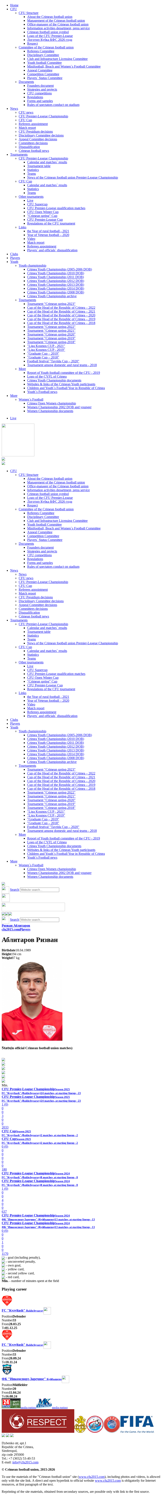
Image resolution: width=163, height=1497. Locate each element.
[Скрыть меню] (3, 914)
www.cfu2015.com (92, 1477)
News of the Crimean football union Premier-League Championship (72, 177)
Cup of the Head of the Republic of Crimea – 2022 (61, 307)
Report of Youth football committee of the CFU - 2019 (63, 372)
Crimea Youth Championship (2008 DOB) (55, 292)
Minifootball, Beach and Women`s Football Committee (64, 66)
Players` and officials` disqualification (52, 250)
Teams (31, 173)
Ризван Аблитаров (16, 925)
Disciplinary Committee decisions (41, 135)
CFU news (26, 112)
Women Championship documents (50, 411)
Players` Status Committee (44, 78)
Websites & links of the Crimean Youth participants (61, 384)
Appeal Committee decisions (38, 139)
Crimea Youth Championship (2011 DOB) (55, 277)
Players (15, 258)
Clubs (14, 254)
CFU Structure (28, 13)
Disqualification (29, 147)
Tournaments (19, 154)
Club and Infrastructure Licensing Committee (57, 59)
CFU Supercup (37, 204)
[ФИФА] (137, 1431)
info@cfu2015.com (25, 1462)
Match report (27, 127)
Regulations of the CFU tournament (51, 223)
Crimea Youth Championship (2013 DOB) (55, 284)
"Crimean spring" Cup (42, 216)
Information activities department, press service (58, 28)
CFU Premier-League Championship (43, 116)
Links (22, 227)
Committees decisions (33, 143)
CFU (13, 9)
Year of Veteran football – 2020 (48, 235)
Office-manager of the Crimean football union (58, 24)
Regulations (35, 97)
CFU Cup (25, 120)
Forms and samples (40, 101)
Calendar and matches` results (47, 162)
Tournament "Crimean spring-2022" (51, 327)
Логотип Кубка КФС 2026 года (49, 39)
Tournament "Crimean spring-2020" (51, 334)
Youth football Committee (44, 62)
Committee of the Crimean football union (46, 47)
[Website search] (3, 884)
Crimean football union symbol (48, 32)
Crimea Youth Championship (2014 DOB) (55, 288)
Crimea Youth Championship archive (52, 296)
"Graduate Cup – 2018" (43, 357)
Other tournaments (31, 196)
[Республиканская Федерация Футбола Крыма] (80, 1431)
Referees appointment (33, 124)
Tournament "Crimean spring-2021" (51, 330)
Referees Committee (40, 51)
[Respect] (38, 1431)
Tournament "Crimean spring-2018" (51, 342)
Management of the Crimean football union (56, 20)
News (14, 108)
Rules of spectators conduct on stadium (53, 105)
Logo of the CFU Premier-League (50, 36)
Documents (26, 82)
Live (30, 200)
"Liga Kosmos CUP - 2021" (46, 346)
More (22, 369)
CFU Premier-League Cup (45, 219)
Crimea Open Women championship (51, 403)
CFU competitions (39, 93)
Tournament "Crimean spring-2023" (51, 304)
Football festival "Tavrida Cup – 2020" (53, 361)
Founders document (40, 85)
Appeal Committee (39, 70)
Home (14, 5)
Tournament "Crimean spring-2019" (51, 338)
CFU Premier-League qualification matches (56, 208)
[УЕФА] (111, 1431)
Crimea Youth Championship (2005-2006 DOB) (59, 269)
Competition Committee (43, 74)
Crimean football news (34, 150)
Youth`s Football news (42, 392)
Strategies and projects (42, 89)
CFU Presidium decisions (36, 131)
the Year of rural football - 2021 (48, 231)
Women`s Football (31, 399)
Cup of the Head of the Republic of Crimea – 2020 (61, 315)
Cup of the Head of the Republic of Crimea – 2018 (61, 323)
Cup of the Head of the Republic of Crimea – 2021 (61, 311)
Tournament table (39, 166)
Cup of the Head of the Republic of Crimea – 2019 (61, 319)
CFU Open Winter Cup (43, 212)
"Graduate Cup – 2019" (43, 353)
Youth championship (32, 265)
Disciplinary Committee (43, 55)
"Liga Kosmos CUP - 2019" (46, 349)
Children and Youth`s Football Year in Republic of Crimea (66, 388)
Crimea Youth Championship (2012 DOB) (55, 281)
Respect (32, 43)
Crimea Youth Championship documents (54, 380)
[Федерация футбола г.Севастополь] (94, 1431)
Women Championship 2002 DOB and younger (59, 407)
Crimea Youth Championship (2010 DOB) (55, 273)
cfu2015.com (11, 929)
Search (14, 889)
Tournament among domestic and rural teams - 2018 (62, 365)
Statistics (33, 170)
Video (31, 238)
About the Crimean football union (49, 16)
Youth (14, 261)
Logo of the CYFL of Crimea (47, 376)
